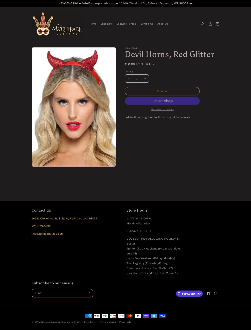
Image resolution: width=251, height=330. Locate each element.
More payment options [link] (162, 109)
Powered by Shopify (71, 322)
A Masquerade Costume (50, 322)
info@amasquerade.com (48, 233)
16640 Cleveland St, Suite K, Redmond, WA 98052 (64, 218)
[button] (202, 24)
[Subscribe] (89, 293)
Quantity (129, 71)
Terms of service (108, 322)
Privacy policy (126, 322)
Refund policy (90, 322)
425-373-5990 (41, 226)
